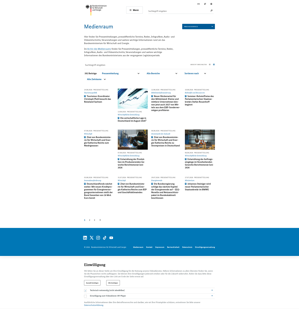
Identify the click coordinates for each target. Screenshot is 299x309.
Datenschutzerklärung (93, 305)
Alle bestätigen (113, 283)
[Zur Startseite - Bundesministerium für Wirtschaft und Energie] (105, 10)
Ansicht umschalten (198, 64)
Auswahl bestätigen (92, 283)
